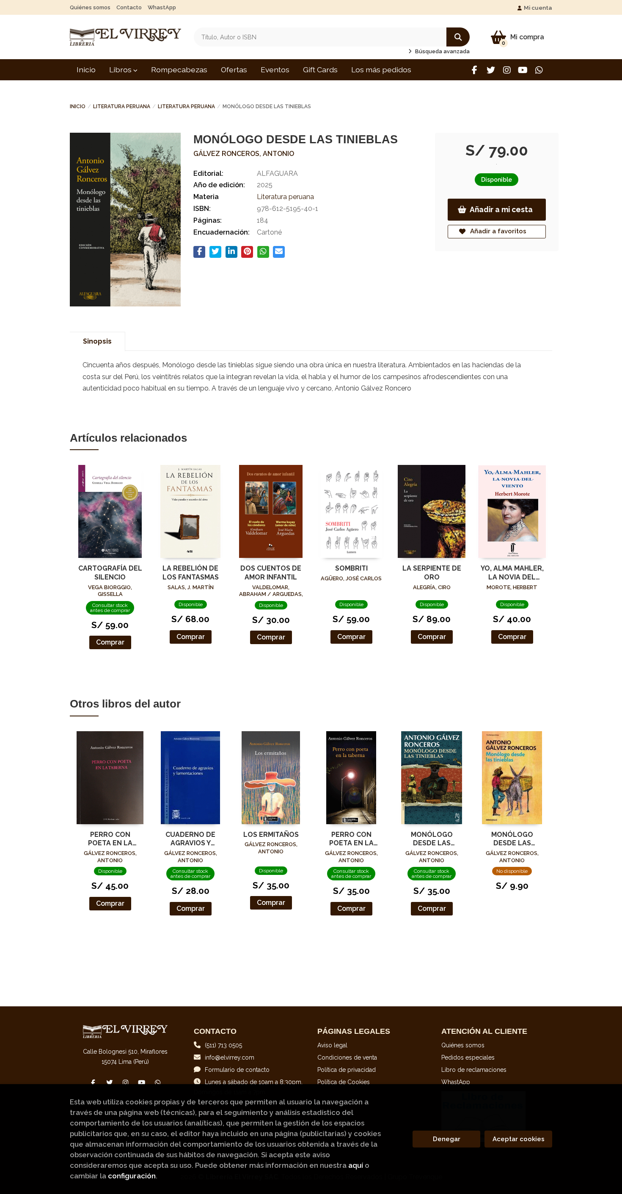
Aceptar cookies (519, 1139)
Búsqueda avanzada (442, 51)
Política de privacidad (346, 1069)
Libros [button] (121, 69)
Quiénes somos (90, 7)
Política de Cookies (343, 1082)
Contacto (129, 7)
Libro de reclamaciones (473, 1069)
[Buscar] (458, 36)
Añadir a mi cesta (501, 209)
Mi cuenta (538, 7)
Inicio (77, 106)
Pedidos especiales (468, 1057)
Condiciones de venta (347, 1057)
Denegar (446, 1139)
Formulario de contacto (237, 1069)
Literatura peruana (121, 106)
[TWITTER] (491, 70)
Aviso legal (332, 1045)
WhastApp (162, 7)
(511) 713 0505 (223, 1045)
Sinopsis (97, 341)
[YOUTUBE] (523, 70)
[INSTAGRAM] (507, 70)
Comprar (110, 642)
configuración (132, 1176)
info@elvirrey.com (229, 1057)
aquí (355, 1165)
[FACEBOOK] (475, 70)
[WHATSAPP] (539, 70)
